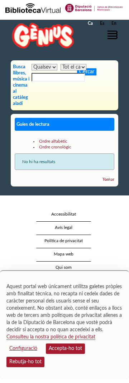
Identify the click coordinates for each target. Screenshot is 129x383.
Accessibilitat (63, 214)
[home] (41, 35)
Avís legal (63, 227)
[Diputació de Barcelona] (94, 7)
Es (102, 23)
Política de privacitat (63, 241)
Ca (90, 23)
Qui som (64, 267)
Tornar (108, 179)
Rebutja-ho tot (25, 361)
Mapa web (63, 254)
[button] (114, 35)
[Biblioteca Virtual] (33, 7)
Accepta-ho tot (65, 348)
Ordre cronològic (55, 147)
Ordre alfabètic (53, 141)
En (113, 23)
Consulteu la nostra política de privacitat (50, 337)
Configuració (23, 348)
